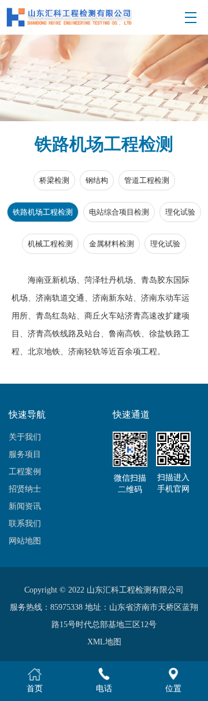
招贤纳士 (25, 489)
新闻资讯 (25, 506)
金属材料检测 (111, 243)
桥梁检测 (54, 180)
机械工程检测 (50, 243)
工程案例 (25, 471)
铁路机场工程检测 (43, 212)
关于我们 (25, 437)
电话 (104, 688)
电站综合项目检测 (119, 212)
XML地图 (104, 642)
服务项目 (25, 454)
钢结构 (97, 180)
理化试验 (180, 212)
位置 (173, 688)
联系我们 (25, 523)
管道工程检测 (146, 180)
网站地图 (25, 541)
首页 (35, 688)
